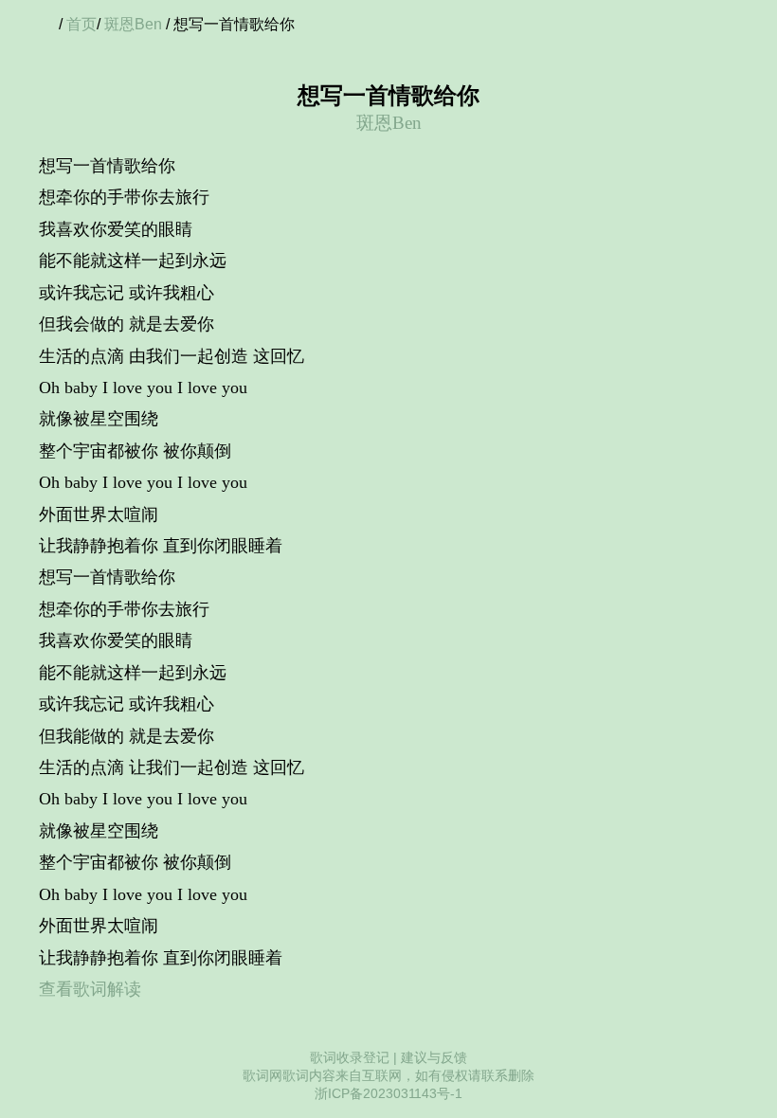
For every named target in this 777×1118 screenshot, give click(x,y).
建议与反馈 (434, 1057)
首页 (81, 24)
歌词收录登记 (349, 1057)
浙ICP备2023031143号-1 (388, 1093)
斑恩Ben (133, 24)
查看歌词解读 (90, 989)
